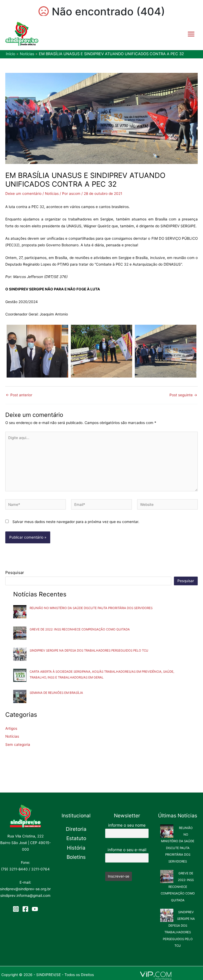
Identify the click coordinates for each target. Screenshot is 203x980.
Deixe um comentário (23, 193)
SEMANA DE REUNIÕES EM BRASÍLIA (56, 693)
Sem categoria (17, 744)
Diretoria (76, 829)
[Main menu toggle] (191, 34)
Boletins (76, 857)
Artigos (11, 728)
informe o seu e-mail (127, 849)
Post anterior (19, 395)
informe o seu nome (127, 825)
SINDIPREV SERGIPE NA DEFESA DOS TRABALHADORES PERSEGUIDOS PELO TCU (89, 650)
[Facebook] (25, 909)
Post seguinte (183, 395)
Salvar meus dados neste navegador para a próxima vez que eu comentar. (75, 522)
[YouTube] (35, 909)
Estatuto (76, 838)
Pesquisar (14, 572)
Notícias (52, 193)
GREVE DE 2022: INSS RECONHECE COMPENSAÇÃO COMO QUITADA (80, 629)
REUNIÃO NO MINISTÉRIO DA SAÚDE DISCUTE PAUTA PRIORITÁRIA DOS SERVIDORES (91, 608)
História (76, 848)
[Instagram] (16, 909)
